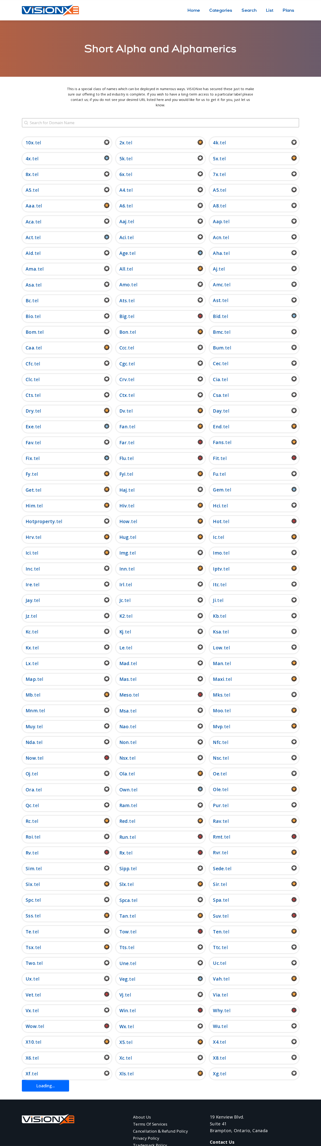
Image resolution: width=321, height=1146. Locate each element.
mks (218, 695)
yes (30, 1121)
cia (216, 379)
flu (122, 458)
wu (216, 1026)
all (122, 269)
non (124, 742)
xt (215, 1089)
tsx (30, 947)
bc (28, 300)
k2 (122, 616)
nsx (123, 758)
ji (214, 600)
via (216, 995)
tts (123, 947)
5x (215, 158)
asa (30, 285)
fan (123, 426)
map (31, 679)
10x (30, 142)
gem (218, 490)
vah (217, 979)
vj (121, 995)
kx (28, 647)
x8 (216, 1058)
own (124, 789)
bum (218, 348)
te (28, 931)
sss (29, 915)
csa (217, 395)
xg (216, 1073)
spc (29, 900)
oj (28, 773)
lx (28, 663)
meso (125, 695)
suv (217, 916)
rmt (218, 837)
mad (124, 663)
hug (124, 537)
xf (28, 1073)
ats (123, 300)
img (123, 553)
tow (124, 931)
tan (123, 916)
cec (217, 363)
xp (28, 1089)
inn (123, 569)
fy (28, 474)
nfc (217, 742)
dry (30, 411)
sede (218, 868)
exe (30, 426)
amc (218, 284)
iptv (217, 569)
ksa (217, 632)
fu (215, 474)
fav (29, 442)
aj (215, 269)
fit (216, 458)
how (124, 521)
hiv (123, 505)
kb (216, 616)
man (218, 663)
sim (30, 868)
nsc (217, 758)
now (31, 758)
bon (124, 332)
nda (30, 742)
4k (216, 142)
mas (124, 679)
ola (123, 773)
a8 (216, 206)
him (30, 505)
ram (124, 805)
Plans (288, 10)
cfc (29, 363)
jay (29, 600)
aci (122, 237)
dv (122, 411)
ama (31, 269)
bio (29, 316)
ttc (216, 947)
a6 (122, 206)
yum (218, 1137)
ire (29, 584)
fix (29, 458)
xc (122, 1058)
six (29, 884)
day (217, 411)
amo (124, 284)
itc (216, 584)
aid (29, 253)
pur (217, 805)
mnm (32, 710)
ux (29, 979)
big (123, 316)
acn (217, 237)
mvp (218, 726)
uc (216, 963)
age (123, 253)
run (123, 837)
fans (218, 442)
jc (121, 600)
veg (123, 979)
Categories (220, 10)
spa (217, 900)
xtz (216, 1105)
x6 (28, 1058)
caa (30, 348)
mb (29, 695)
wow (31, 1026)
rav (217, 821)
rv (28, 853)
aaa (30, 206)
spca (124, 900)
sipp (124, 868)
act (29, 237)
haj (123, 490)
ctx (123, 395)
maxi (218, 679)
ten (217, 931)
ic (215, 537)
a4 (122, 190)
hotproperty (40, 521)
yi (215, 1121)
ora (30, 789)
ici (28, 553)
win (123, 1010)
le (122, 647)
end (217, 426)
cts (29, 395)
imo (217, 553)
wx (122, 1026)
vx (28, 1010)
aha (217, 253)
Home (194, 10)
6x (122, 174)
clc (29, 379)
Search (249, 10)
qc (28, 805)
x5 (122, 1042)
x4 (216, 1042)
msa (124, 711)
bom (31, 332)
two (30, 963)
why (218, 1010)
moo (218, 710)
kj (121, 632)
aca (30, 221)
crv (123, 379)
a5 (216, 190)
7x (215, 174)
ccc (123, 348)
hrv (30, 537)
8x (28, 174)
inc (29, 569)
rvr (216, 852)
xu (122, 1105)
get (30, 490)
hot (217, 521)
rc (28, 821)
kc (28, 632)
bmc (218, 332)
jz (28, 616)
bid (216, 316)
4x (28, 158)
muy (30, 726)
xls (122, 1073)
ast (217, 300)
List (269, 10)
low (217, 647)
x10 (30, 1042)
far (123, 442)
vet (29, 995)
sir (216, 884)
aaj (123, 221)
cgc (123, 363)
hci (216, 505)
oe (216, 773)
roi (29, 837)
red (123, 821)
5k (122, 158)
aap (217, 221)
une (124, 963)
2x (122, 142)
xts (29, 1105)
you (123, 1121)
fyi (122, 474)
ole (217, 789)
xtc (123, 1089)
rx (122, 853)
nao (124, 726)
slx (122, 884)
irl (122, 584)
